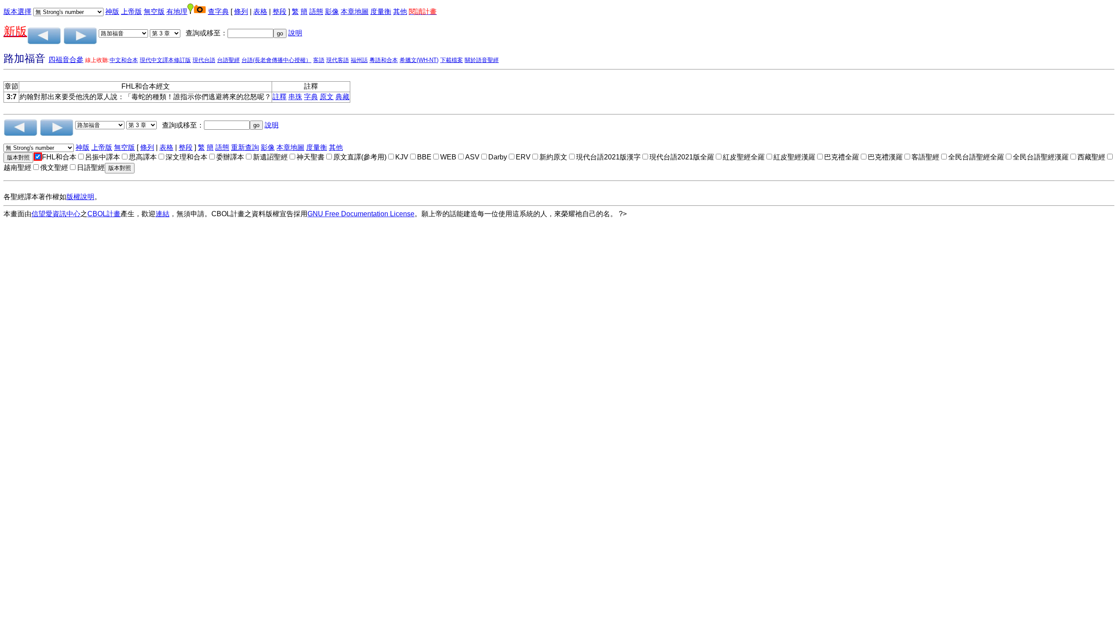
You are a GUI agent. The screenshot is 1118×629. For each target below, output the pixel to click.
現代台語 (204, 60)
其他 (400, 11)
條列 (241, 11)
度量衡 (380, 11)
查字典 (218, 11)
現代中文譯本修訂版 (165, 60)
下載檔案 (451, 60)
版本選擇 (17, 11)
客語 (318, 60)
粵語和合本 (383, 60)
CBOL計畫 (104, 214)
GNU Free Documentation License (360, 214)
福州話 (359, 60)
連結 (162, 214)
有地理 (176, 11)
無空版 (154, 11)
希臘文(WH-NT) (419, 60)
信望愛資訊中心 (55, 214)
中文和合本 (124, 60)
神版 (112, 11)
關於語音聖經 (482, 60)
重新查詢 (245, 147)
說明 (295, 33)
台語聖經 (228, 60)
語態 (316, 11)
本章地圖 (355, 11)
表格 (260, 11)
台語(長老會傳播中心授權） (276, 60)
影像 (332, 11)
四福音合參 (65, 59)
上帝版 (131, 11)
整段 (279, 11)
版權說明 (80, 196)
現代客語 (337, 60)
